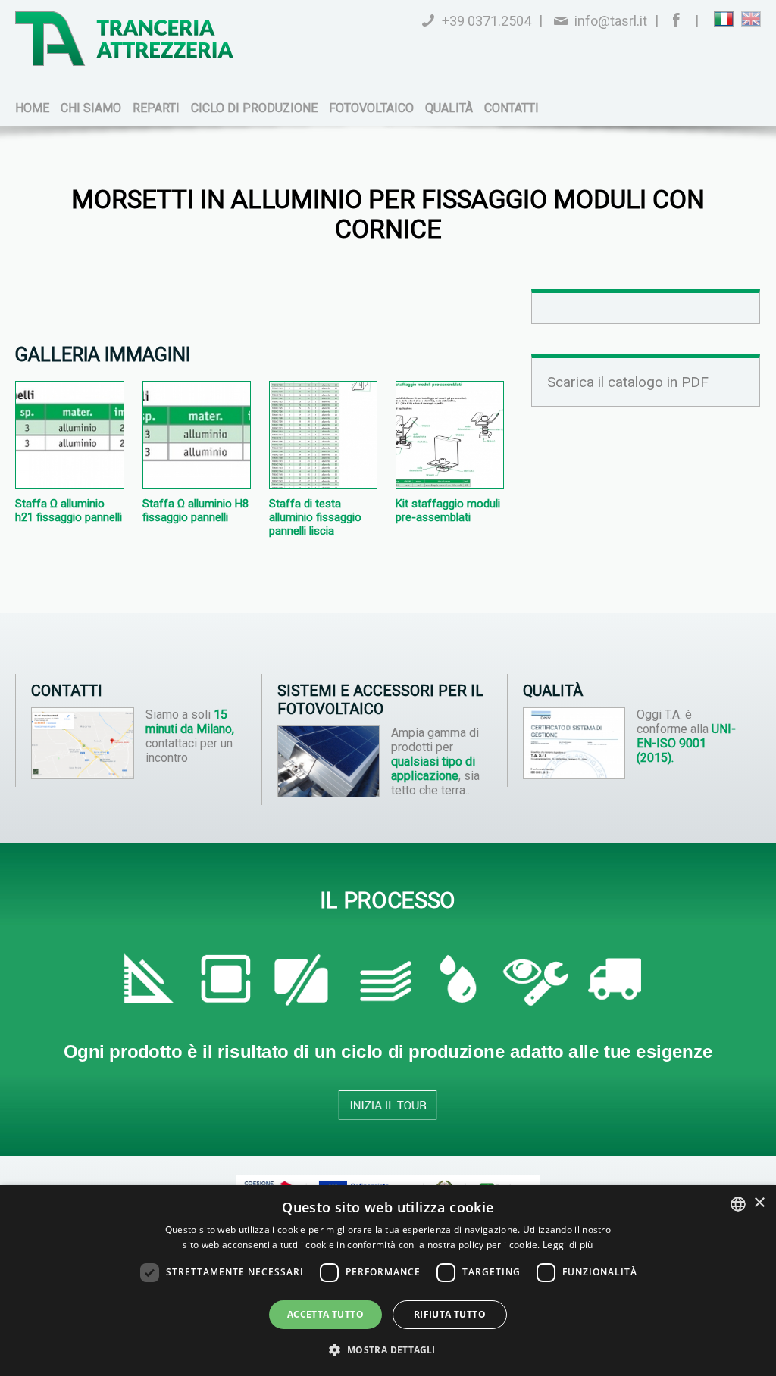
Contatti (511, 108)
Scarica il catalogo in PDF (628, 382)
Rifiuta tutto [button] (450, 1314)
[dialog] (388, 1280)
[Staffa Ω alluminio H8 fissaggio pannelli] (196, 484)
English (751, 19)
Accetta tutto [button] (325, 1314)
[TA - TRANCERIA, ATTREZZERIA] (124, 38)
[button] (387, 1349)
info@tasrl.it (610, 21)
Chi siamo (91, 108)
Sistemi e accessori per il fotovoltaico (380, 700)
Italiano (724, 19)
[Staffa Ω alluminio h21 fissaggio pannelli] (69, 484)
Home (32, 108)
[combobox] (738, 1204)
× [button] (759, 1203)
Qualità (449, 108)
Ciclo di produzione (254, 108)
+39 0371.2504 (486, 21)
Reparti (156, 108)
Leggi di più (568, 1244)
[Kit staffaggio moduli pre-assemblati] (450, 484)
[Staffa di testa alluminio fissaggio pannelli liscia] (323, 484)
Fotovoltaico (371, 108)
